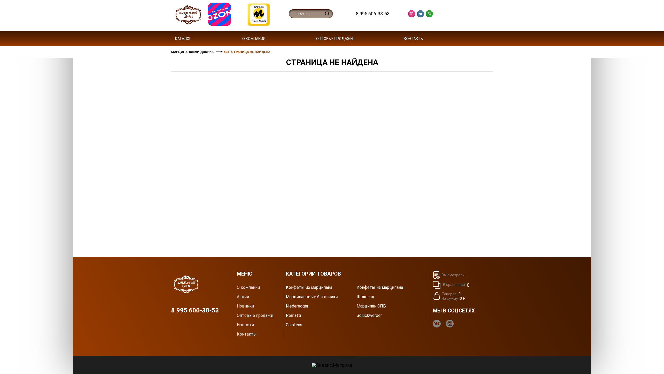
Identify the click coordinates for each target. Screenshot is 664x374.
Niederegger (297, 306)
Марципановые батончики (312, 297)
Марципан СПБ (371, 306)
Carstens (294, 325)
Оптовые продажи (334, 39)
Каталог (183, 39)
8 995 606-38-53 (373, 13)
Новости (245, 325)
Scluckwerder (369, 315)
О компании (253, 39)
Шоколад (365, 297)
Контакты (414, 39)
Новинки (245, 306)
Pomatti (293, 315)
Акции (243, 297)
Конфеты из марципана (309, 287)
